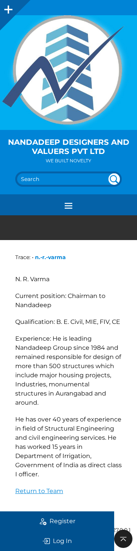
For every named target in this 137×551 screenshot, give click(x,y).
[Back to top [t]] (123, 539)
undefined (114, 179)
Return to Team (39, 491)
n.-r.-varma (50, 257)
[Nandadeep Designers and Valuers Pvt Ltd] (68, 72)
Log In (62, 541)
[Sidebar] (7, 7)
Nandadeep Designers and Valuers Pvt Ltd (68, 147)
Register (62, 521)
